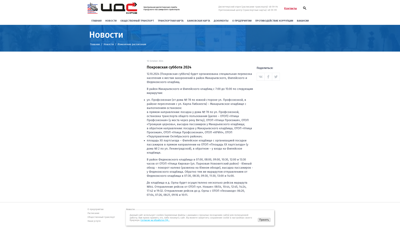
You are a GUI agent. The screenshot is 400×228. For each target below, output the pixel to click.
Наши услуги (94, 221)
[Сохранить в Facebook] (268, 77)
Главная (96, 20)
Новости (111, 20)
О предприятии (242, 20)
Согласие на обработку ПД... (155, 220)
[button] (304, 8)
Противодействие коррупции (274, 20)
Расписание (93, 213)
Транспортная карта (170, 20)
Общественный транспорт (137, 20)
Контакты (290, 8)
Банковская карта (198, 20)
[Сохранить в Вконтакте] (261, 77)
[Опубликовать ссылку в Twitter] (276, 77)
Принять (264, 219)
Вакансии (303, 20)
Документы (221, 20)
